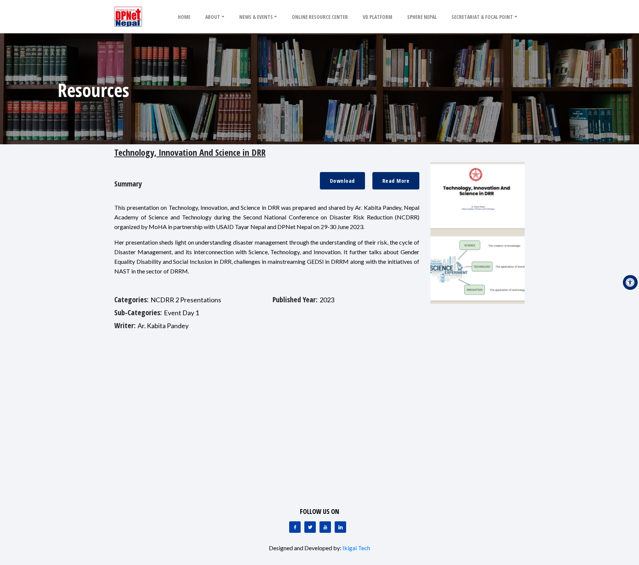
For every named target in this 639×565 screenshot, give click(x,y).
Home (184, 16)
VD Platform (377, 16)
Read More (396, 180)
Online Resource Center (320, 16)
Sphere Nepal (422, 16)
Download (342, 180)
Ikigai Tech (356, 547)
